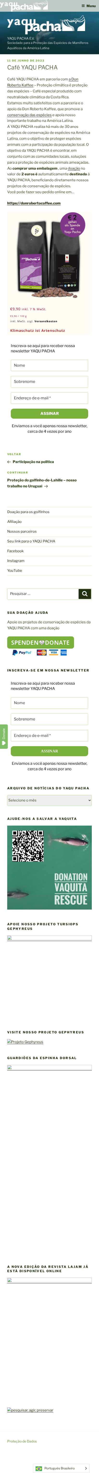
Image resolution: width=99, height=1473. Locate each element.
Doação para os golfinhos (28, 512)
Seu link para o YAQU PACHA (31, 541)
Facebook (15, 551)
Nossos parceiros (22, 531)
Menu (91, 6)
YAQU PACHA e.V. (20, 38)
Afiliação (14, 522)
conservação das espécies (29, 115)
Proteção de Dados (22, 1441)
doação (74, 168)
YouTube (14, 570)
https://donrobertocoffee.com (34, 203)
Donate (4, 733)
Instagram (16, 561)
